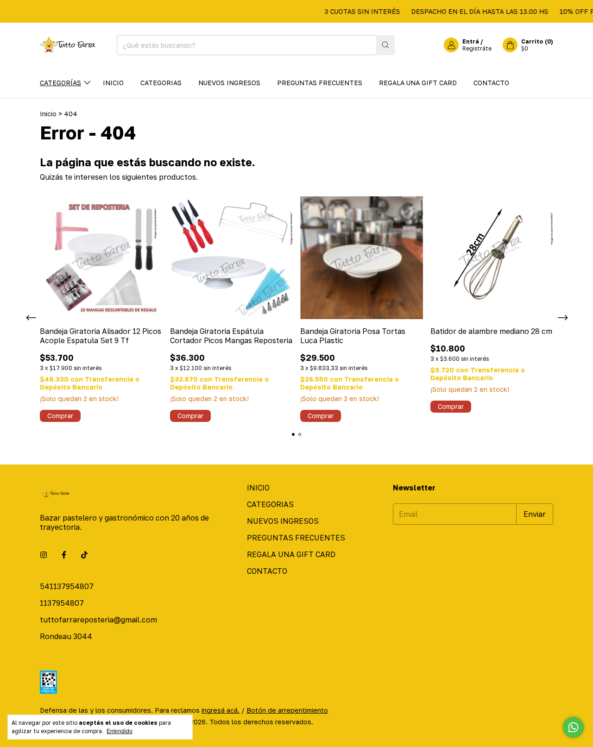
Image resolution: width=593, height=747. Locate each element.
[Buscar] (385, 45)
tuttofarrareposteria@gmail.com (98, 619)
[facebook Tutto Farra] (64, 554)
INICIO (113, 83)
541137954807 (67, 586)
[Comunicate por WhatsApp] (573, 727)
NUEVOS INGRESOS (229, 83)
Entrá (470, 41)
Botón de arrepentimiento (287, 710)
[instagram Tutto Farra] (43, 554)
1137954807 (62, 603)
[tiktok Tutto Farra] (84, 554)
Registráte (477, 48)
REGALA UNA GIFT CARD (418, 83)
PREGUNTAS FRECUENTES (319, 83)
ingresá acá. (221, 710)
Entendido (119, 731)
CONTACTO (491, 83)
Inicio (48, 114)
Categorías (60, 83)
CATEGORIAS (161, 83)
